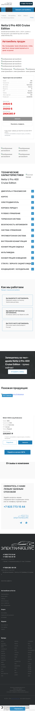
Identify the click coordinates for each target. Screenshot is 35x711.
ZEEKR (29, 666)
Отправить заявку (17, 372)
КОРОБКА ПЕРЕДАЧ (9, 208)
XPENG (29, 657)
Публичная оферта (17, 689)
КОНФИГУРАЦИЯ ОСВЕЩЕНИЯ (13, 258)
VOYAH (29, 654)
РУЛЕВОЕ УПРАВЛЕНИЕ (10, 213)
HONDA (3, 664)
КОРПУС (4, 197)
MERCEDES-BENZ (4, 646)
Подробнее (9, 442)
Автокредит (4, 617)
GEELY (16, 672)
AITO (15, 650)
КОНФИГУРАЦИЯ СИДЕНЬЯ (12, 247)
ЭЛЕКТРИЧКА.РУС (15, 698)
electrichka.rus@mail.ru (6, 580)
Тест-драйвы (4, 627)
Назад (31, 17)
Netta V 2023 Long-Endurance (12, 418)
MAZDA (3, 651)
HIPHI (15, 668)
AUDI (2, 671)
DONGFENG (17, 666)
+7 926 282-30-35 (9, 567)
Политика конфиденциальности (17, 687)
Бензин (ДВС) (4, 596)
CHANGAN (30, 641)
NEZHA (16, 643)
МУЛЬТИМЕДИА (7, 252)
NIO (15, 670)
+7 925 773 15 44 (26, 3)
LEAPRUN (3, 660)
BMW (2, 662)
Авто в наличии (4, 600)
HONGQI (30, 659)
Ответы (3, 629)
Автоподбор (4, 612)
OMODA (30, 652)
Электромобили (5, 594)
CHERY (16, 674)
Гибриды (3, 598)
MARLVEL (3, 655)
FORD (15, 657)
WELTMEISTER (4, 673)
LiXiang (29, 663)
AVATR (29, 673)
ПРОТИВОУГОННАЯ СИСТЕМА (13, 236)
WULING (30, 648)
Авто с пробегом (5, 603)
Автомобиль (12, 15)
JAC (2, 669)
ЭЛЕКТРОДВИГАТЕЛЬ (10, 202)
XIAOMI (29, 671)
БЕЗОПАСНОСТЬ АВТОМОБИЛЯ (14, 225)
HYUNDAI (3, 667)
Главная (3, 15)
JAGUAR (3, 653)
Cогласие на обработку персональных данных (17, 692)
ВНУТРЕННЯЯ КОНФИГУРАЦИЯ (14, 241)
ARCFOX (3, 658)
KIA (15, 659)
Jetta (29, 675)
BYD (29, 661)
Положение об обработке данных (17, 690)
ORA (2, 675)
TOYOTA (16, 652)
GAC (15, 663)
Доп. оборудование (5, 605)
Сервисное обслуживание (7, 615)
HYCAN (16, 645)
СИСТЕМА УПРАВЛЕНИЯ (11, 230)
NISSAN (16, 641)
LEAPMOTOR (17, 661)
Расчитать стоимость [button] (17, 124)
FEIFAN (16, 654)
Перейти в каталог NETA (16, 452)
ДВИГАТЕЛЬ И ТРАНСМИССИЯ (13, 191)
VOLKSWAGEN (31, 650)
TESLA (29, 645)
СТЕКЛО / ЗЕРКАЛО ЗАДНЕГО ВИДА (16, 263)
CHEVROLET (4, 649)
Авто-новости (4, 625)
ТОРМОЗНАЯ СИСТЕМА (11, 219)
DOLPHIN (3, 643)
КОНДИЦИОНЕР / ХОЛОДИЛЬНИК (15, 269)
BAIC (29, 643)
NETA (19, 15)
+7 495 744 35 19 (9, 557)
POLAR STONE (29, 668)
